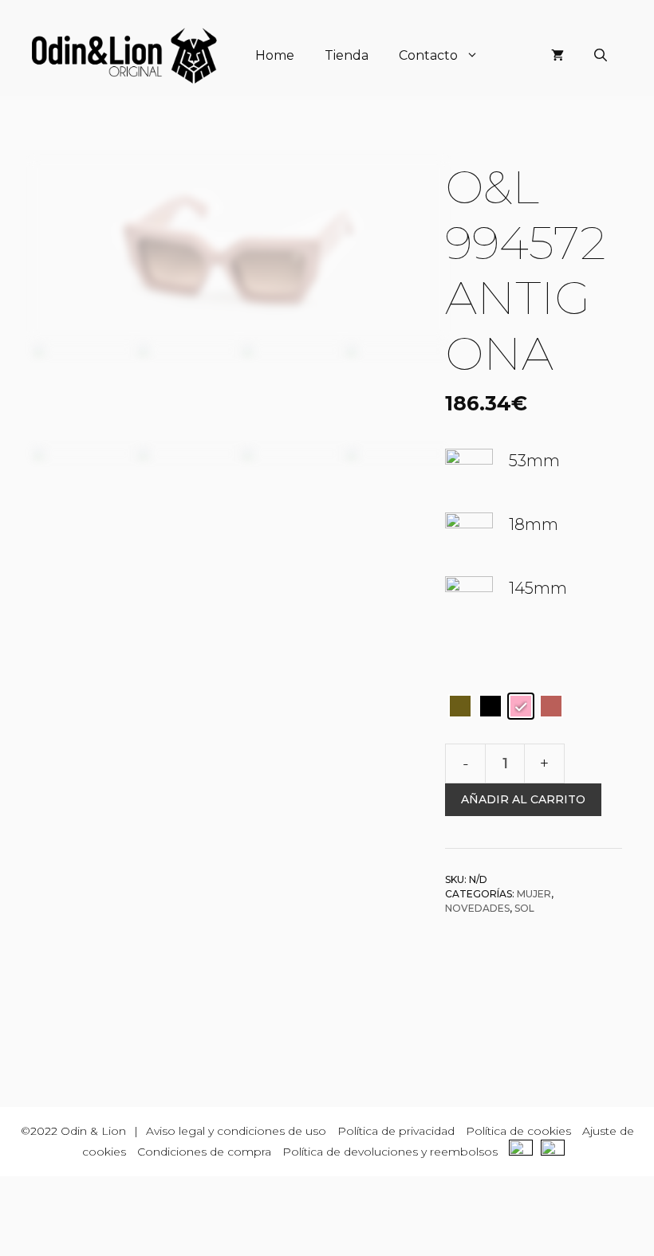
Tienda (346, 55)
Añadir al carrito (523, 799)
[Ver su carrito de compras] (557, 56)
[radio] (460, 706)
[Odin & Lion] (124, 56)
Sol (524, 908)
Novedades (477, 908)
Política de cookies (518, 1131)
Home (274, 55)
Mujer (534, 894)
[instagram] (557, 1151)
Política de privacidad (396, 1131)
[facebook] (525, 1151)
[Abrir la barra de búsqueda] (600, 56)
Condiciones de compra (204, 1151)
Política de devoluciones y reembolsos (390, 1151)
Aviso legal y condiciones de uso (236, 1131)
